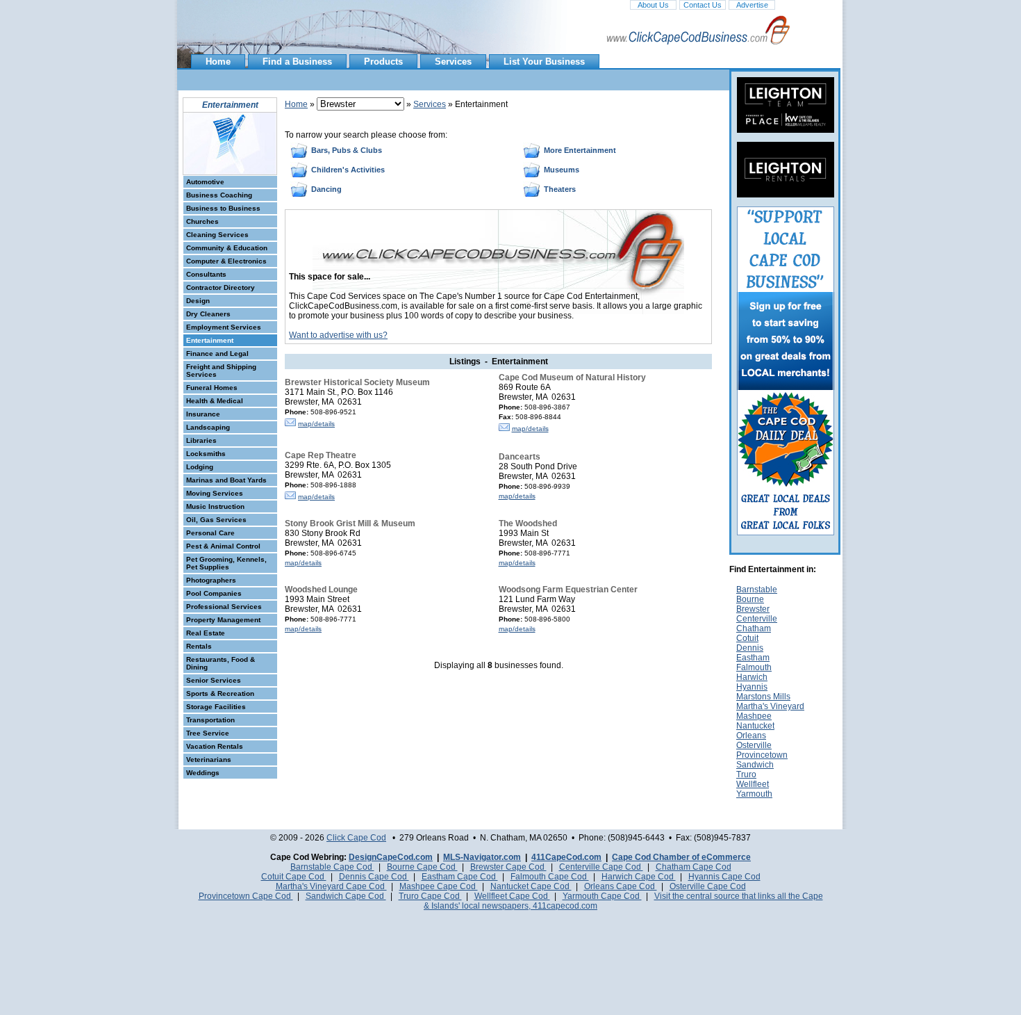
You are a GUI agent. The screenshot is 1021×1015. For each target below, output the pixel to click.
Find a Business (297, 61)
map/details (316, 424)
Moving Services (214, 493)
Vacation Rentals (214, 746)
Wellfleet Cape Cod (512, 896)
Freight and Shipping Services (221, 370)
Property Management (223, 620)
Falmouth (754, 667)
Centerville (756, 619)
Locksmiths (206, 453)
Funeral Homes (212, 387)
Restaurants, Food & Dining (220, 663)
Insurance (203, 414)
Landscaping (208, 427)
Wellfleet (752, 784)
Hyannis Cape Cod (724, 877)
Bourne (750, 599)
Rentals (199, 646)
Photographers (211, 580)
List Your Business (544, 61)
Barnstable (756, 589)
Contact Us (702, 5)
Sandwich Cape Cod (346, 896)
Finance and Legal (217, 353)
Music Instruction (215, 506)
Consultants (206, 274)
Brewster (753, 609)
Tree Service (207, 733)
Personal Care (210, 533)
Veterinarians (208, 759)
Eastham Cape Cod (460, 877)
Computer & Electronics (226, 261)
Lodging (199, 467)
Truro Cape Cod (430, 896)
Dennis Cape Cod (374, 877)
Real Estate (205, 633)
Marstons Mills (763, 696)
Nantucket (755, 726)
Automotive (205, 182)
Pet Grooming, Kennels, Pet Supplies (226, 563)
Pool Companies (214, 593)
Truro (746, 774)
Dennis (749, 648)
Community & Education (226, 248)
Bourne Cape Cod (422, 867)
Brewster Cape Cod (508, 867)
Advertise (752, 5)
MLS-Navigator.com (482, 857)
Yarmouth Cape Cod (602, 896)
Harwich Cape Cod (638, 877)
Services (453, 61)
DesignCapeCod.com (391, 857)
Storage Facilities (216, 706)
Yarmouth (754, 794)
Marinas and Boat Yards (226, 480)
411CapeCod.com (566, 857)
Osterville (754, 745)
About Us (653, 5)
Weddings (202, 773)
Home (218, 61)
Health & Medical (214, 401)
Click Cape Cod (356, 838)
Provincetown (762, 755)
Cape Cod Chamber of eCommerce (681, 857)
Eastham (753, 658)
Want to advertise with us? (338, 335)
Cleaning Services (217, 234)
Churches (202, 221)
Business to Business (223, 208)
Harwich (751, 677)
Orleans (751, 735)
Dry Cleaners (208, 314)
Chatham (753, 628)
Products (383, 61)
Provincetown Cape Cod (246, 896)
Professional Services (224, 606)
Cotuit (747, 638)
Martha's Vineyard (770, 706)
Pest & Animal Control (223, 546)
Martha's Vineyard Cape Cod (331, 886)
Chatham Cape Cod (693, 867)
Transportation (210, 720)
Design (198, 300)
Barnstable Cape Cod (332, 867)
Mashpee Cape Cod (438, 886)
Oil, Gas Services (216, 519)
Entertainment (209, 340)
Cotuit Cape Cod (293, 877)
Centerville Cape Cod (601, 867)
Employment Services (223, 327)
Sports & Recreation (220, 693)
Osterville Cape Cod (708, 886)
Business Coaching (219, 195)
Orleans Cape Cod (620, 886)
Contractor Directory (220, 287)
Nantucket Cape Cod (531, 886)
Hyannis (751, 687)
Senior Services (213, 680)
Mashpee (754, 716)
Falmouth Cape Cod (549, 877)
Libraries (201, 440)
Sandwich (755, 765)
